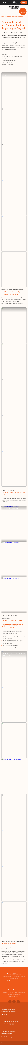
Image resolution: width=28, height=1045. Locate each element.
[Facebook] (9, 1001)
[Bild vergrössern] (14, 90)
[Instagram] (14, 1001)
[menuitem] (3, 1043)
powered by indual (23, 1042)
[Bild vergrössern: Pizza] (14, 595)
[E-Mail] (18, 1001)
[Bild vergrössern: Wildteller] (14, 523)
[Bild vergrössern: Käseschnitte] (14, 559)
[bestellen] (23, 11)
